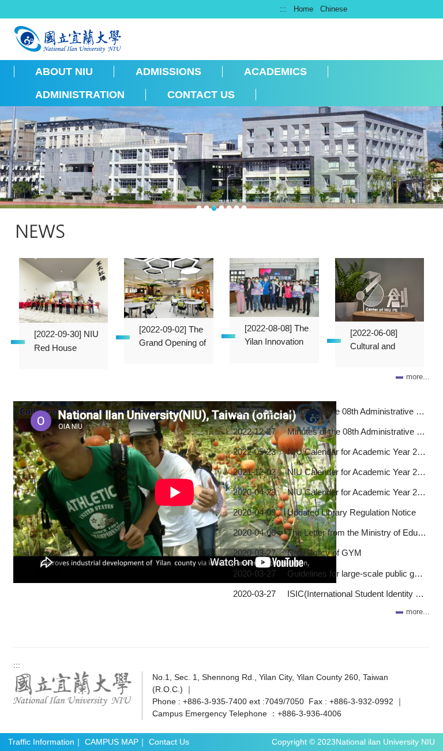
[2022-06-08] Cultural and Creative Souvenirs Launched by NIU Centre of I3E (383, 342)
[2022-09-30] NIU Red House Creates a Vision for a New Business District (66, 343)
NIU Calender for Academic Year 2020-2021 (356, 492)
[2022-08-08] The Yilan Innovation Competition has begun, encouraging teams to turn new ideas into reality (278, 337)
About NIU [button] (64, 71)
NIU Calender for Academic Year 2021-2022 (356, 472)
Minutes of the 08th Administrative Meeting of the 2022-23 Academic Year (356, 431)
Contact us (201, 94)
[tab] (199, 208)
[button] (14, 159)
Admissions (168, 71)
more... (418, 376)
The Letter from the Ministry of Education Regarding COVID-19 (356, 532)
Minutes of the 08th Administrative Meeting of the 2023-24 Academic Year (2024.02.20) (356, 411)
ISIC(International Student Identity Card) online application (356, 594)
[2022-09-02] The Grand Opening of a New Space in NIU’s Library (172, 338)
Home (303, 9)
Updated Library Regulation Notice (351, 512)
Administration (80, 94)
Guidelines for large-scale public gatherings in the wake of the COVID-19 (356, 573)
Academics (275, 71)
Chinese (333, 9)
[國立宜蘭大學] (72, 688)
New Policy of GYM (324, 553)
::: (283, 9)
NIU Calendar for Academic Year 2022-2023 (356, 452)
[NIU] (68, 38)
